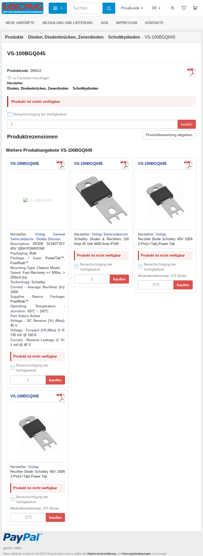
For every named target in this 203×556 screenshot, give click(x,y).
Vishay (161, 234)
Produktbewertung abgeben (169, 135)
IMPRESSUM (126, 23)
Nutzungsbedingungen (136, 553)
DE (154, 8)
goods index (12, 548)
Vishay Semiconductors (110, 234)
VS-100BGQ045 (24, 163)
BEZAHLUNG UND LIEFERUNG (68, 23)
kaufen (186, 124)
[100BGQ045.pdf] (191, 72)
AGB (104, 23)
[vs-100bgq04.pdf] (188, 165)
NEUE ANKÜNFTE (20, 23)
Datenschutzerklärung (101, 553)
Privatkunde (130, 8)
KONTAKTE (154, 23)
